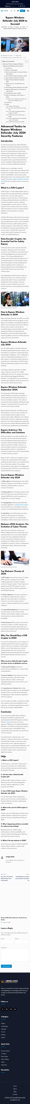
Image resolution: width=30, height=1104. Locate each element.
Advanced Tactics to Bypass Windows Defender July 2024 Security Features (13, 65)
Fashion (3, 1034)
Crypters (8, 722)
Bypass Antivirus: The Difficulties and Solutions (15, 84)
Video (3, 1062)
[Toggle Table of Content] (25, 61)
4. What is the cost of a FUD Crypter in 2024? (17, 115)
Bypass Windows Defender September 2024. (15, 80)
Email (17, 938)
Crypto (14, 57)
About (15, 1089)
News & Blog (5, 1059)
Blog (15, 1091)
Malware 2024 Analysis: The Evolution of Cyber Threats (16, 90)
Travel (3, 1032)
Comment (4, 947)
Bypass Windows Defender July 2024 (15, 77)
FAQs (7, 104)
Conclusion (9, 102)
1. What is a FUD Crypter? (13, 106)
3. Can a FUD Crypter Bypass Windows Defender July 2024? (17, 112)
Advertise (4, 1065)
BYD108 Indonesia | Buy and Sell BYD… (15, 3)
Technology (5, 57)
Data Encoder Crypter (22, 505)
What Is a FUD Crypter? (12, 70)
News (18, 57)
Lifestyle (3, 1029)
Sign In (22, 10)
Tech (21, 57)
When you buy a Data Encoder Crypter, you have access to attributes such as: (17, 99)
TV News (3, 1053)
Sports (3, 1037)
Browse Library (5, 1051)
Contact (15, 1094)
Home (15, 1086)
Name (3, 938)
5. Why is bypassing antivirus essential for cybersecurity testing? (18, 119)
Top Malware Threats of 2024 (13, 93)
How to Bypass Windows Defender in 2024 (16, 75)
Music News (4, 1056)
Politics (3, 1023)
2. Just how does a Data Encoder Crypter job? (17, 109)
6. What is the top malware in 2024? (16, 121)
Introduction (9, 68)
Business (10, 57)
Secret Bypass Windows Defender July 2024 (16, 87)
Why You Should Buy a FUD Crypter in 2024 (15, 96)
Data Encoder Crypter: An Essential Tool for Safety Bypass (16, 73)
